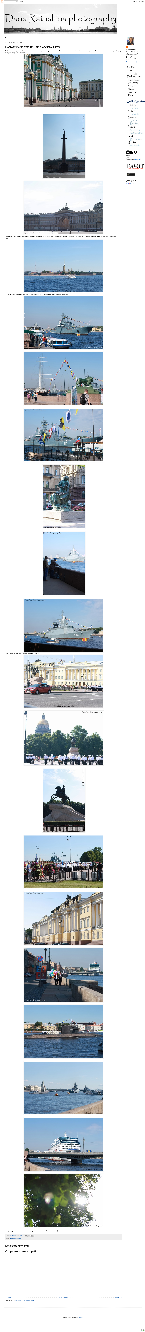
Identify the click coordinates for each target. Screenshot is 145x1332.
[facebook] (131, 153)
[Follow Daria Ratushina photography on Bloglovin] (133, 160)
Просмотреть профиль (132, 62)
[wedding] (135, 74)
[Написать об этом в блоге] (28, 1236)
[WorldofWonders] (135, 102)
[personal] (135, 93)
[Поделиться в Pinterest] (33, 1236)
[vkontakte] (128, 153)
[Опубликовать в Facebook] (32, 1236)
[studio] (135, 71)
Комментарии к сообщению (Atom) (24, 1300)
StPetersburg (17, 1238)
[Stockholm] (135, 146)
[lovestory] (135, 83)
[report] (135, 87)
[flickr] (128, 157)
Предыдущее (118, 1297)
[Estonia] (135, 105)
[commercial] (135, 80)
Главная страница (63, 1297)
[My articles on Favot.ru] (135, 169)
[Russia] (135, 127)
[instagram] (135, 153)
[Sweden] (135, 143)
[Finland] (135, 112)
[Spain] (135, 137)
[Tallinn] (135, 108)
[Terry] (135, 96)
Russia (12, 1238)
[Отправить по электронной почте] (26, 1236)
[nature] (135, 90)
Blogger (81, 1317)
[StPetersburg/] (135, 134)
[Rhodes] (135, 124)
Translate (132, 184)
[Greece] (135, 118)
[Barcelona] (135, 140)
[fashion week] (135, 77)
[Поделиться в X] (30, 1236)
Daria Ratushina (132, 47)
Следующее (9, 1297)
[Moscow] (135, 131)
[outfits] (135, 68)
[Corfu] (135, 121)
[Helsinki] (135, 115)
